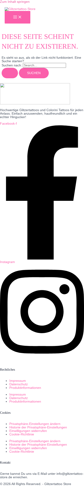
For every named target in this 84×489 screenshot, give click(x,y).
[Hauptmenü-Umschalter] (17, 17)
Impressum (17, 381)
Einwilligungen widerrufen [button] (28, 431)
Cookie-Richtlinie (21, 434)
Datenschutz (18, 384)
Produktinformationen (25, 388)
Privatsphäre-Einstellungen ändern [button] (34, 424)
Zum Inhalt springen (15, 1)
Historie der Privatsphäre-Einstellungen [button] (38, 427)
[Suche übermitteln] (10, 73)
